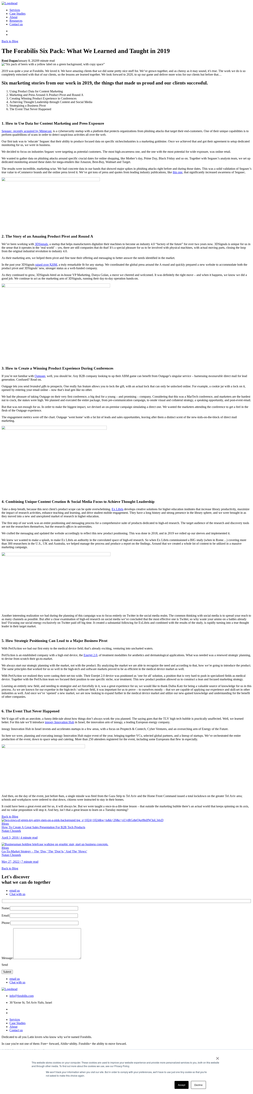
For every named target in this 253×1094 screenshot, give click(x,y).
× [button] (217, 1057)
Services (14, 10)
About (13, 17)
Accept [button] (181, 1084)
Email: (6, 915)
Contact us (16, 24)
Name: (6, 908)
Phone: (6, 922)
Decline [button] (198, 1084)
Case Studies (17, 13)
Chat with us (17, 894)
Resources (15, 20)
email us (14, 890)
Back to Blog (10, 41)
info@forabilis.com (21, 995)
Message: (7, 958)
